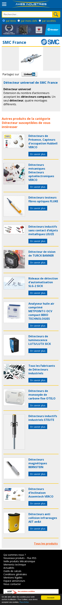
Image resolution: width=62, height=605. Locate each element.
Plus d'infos (24, 602)
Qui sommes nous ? (14, 554)
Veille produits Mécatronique (19, 561)
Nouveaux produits (14, 558)
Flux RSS (31, 558)
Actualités (8, 567)
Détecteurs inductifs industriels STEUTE (42, 418)
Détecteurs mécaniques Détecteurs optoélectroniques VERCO (41, 172)
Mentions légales (12, 577)
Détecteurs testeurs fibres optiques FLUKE (43, 199)
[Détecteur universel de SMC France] (14, 147)
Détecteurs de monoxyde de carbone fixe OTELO (41, 394)
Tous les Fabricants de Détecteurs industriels (41, 369)
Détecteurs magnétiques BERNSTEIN (37, 463)
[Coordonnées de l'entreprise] (50, 44)
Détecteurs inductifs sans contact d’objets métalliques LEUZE (43, 230)
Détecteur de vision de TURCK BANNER (41, 253)
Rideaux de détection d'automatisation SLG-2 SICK (43, 282)
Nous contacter (12, 584)
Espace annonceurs (14, 580)
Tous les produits (46, 543)
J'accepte (50, 597)
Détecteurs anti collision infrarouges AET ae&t (42, 518)
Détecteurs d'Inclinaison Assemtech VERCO (40, 492)
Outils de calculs (12, 571)
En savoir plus (37, 154)
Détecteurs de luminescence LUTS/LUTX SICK (39, 340)
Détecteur (10, 123)
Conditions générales (15, 574)
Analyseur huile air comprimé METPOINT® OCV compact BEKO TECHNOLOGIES (41, 311)
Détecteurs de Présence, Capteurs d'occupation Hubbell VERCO (43, 141)
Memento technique (14, 564)
